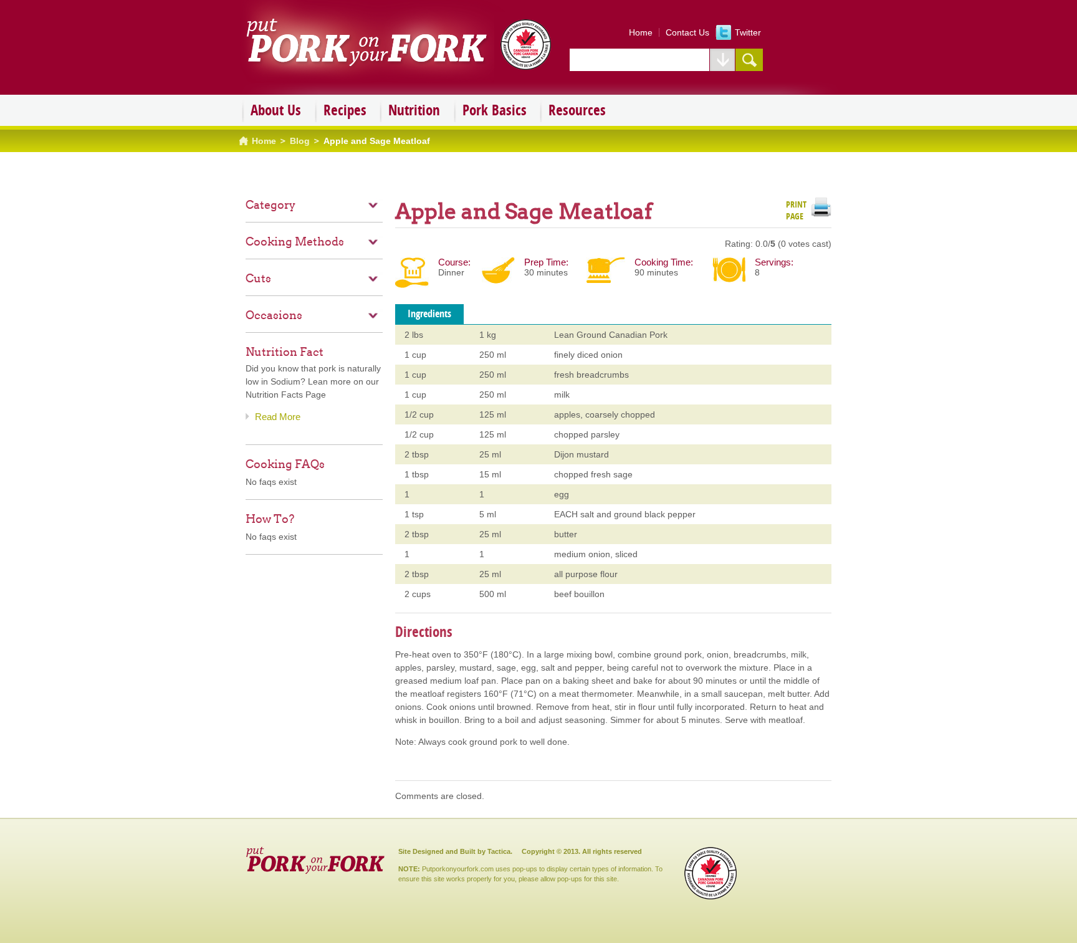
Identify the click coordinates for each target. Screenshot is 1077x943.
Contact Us (687, 32)
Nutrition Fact (284, 352)
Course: (454, 262)
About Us (276, 110)
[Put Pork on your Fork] (401, 78)
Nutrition (414, 110)
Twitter (748, 32)
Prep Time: (546, 262)
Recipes (344, 110)
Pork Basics (494, 110)
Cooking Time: (663, 262)
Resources (577, 110)
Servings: (774, 262)
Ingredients (429, 313)
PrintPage (796, 208)
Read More (277, 416)
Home (641, 32)
